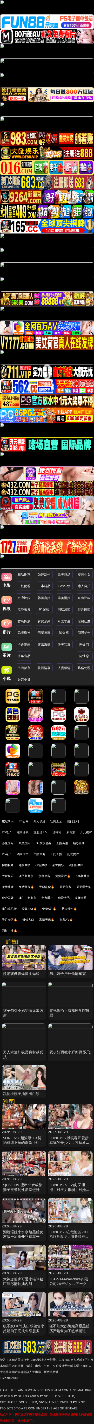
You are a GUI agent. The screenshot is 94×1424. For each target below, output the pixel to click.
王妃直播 (56, 854)
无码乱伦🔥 (46, 887)
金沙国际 (8, 898)
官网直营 (56, 821)
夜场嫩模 (41, 865)
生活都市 (24, 668)
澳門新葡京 (26, 876)
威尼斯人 (8, 821)
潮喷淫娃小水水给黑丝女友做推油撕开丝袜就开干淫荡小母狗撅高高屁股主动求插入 (23, 1238)
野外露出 (84, 609)
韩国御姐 (44, 598)
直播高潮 (62, 843)
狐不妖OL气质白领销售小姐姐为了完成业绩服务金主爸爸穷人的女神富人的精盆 (24, 1332)
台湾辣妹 (24, 598)
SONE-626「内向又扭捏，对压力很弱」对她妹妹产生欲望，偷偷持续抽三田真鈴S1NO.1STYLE (69, 1191)
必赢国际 (8, 843)
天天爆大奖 (83, 887)
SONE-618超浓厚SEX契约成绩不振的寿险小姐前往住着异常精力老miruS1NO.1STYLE (23, 1144)
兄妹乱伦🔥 (69, 909)
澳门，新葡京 (27, 898)
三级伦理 (24, 586)
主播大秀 (39, 854)
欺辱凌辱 (24, 609)
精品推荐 (24, 574)
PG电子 (7, 832)
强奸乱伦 (44, 574)
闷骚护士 (84, 632)
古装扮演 (24, 621)
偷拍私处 (8, 865)
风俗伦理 (84, 668)
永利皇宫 (44, 876)
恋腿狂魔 (84, 621)
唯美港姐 (64, 598)
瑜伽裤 (64, 632)
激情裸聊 (8, 887)
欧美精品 (64, 574)
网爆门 (84, 644)
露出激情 (44, 644)
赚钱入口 (28, 920)
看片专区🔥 (9, 920)
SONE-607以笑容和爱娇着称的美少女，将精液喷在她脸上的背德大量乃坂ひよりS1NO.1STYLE (69, 1144)
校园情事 (44, 668)
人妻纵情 (64, 668)
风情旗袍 (24, 632)
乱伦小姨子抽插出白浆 (21, 1093)
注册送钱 (23, 832)
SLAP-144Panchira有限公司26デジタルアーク (68, 1281)
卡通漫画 (24, 644)
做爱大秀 (64, 898)
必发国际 (58, 865)
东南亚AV (84, 598)
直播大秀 (81, 898)
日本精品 (44, 586)
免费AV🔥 (66, 920)
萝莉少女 (84, 574)
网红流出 (64, 609)
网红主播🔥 (9, 931)
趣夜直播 (25, 865)
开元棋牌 (39, 821)
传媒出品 (24, 656)
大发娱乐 (8, 876)
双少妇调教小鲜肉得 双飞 (70, 1052)
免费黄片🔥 (26, 887)
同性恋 (84, 656)
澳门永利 (73, 821)
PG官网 (24, 821)
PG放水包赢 (43, 843)
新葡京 (71, 832)
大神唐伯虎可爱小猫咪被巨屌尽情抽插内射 (23, 1281)
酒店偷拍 (23, 854)
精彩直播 (79, 843)
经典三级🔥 (29, 909)
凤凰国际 (25, 843)
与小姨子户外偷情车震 (67, 973)
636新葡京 (83, 876)
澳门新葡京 (76, 865)
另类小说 (24, 679)
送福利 (57, 832)
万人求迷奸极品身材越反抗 (23, 1054)
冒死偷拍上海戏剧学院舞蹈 (69, 1012)
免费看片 (47, 898)
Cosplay (64, 586)
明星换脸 (44, 632)
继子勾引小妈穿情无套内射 (23, 1012)
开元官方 (65, 887)
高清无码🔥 (46, 920)
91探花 (44, 609)
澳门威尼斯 (9, 909)
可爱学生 (64, 621)
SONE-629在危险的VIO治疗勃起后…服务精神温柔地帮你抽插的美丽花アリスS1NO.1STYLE (69, 1238)
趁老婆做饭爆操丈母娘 (21, 973)
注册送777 (40, 832)
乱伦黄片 (73, 854)
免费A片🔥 (49, 909)
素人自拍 (84, 586)
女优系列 (44, 621)
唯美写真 (64, 644)
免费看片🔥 (63, 876)
